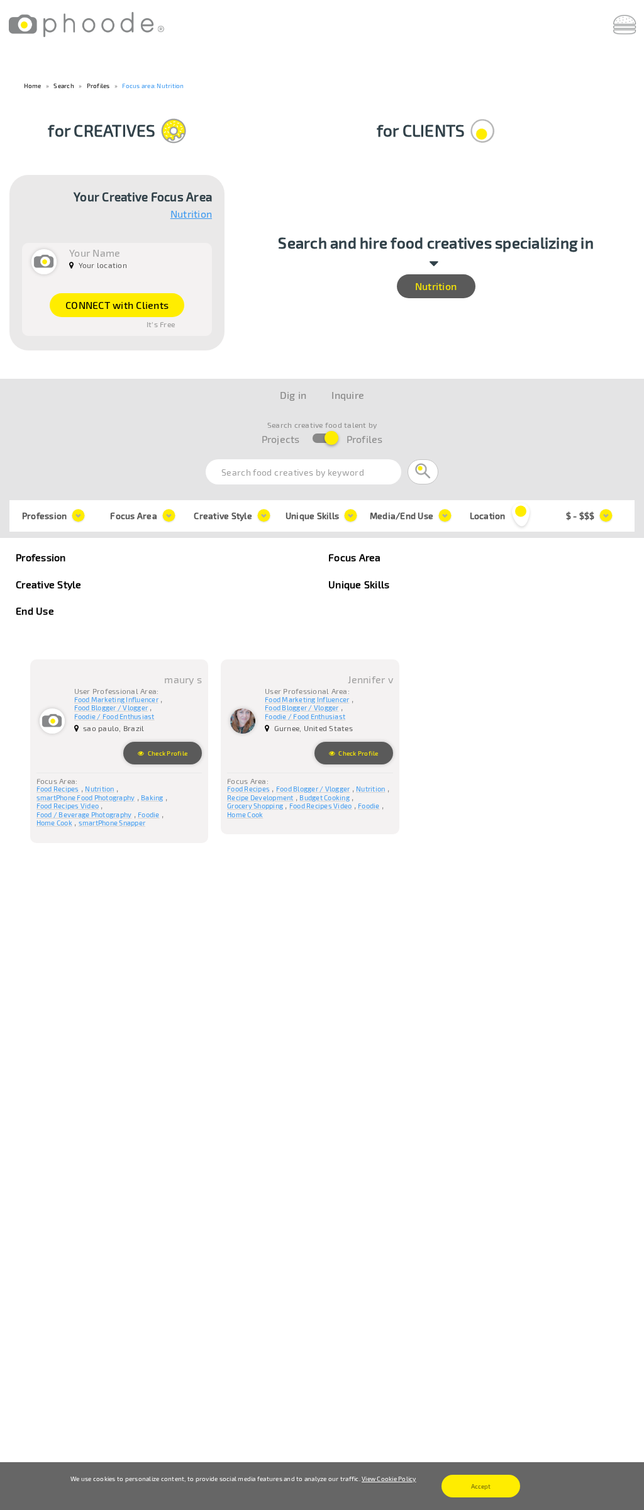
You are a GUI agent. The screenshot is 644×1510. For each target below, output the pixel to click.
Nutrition (191, 215)
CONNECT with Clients (117, 305)
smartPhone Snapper (112, 823)
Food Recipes (57, 789)
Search (63, 85)
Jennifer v (370, 679)
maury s (183, 679)
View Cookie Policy (389, 1478)
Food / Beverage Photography (84, 814)
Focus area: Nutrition (153, 85)
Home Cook (54, 823)
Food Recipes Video (67, 806)
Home (33, 85)
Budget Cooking (324, 797)
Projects (281, 439)
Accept (481, 1486)
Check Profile (167, 753)
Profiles (98, 85)
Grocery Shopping (255, 806)
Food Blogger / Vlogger (111, 707)
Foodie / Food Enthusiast (114, 716)
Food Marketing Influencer (116, 699)
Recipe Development (260, 797)
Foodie (149, 814)
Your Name (94, 253)
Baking (152, 797)
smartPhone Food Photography (85, 797)
